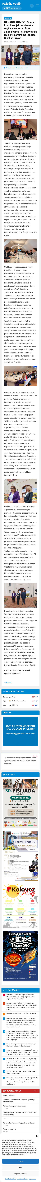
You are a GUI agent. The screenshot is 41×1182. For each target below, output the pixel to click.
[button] (37, 1136)
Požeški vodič (11, 3)
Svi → (36, 1091)
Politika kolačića (10, 1179)
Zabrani (20, 1167)
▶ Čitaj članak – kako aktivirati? (16, 68)
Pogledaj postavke (20, 1174)
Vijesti (8, 18)
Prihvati (20, 1161)
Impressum (32, 1179)
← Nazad (7, 683)
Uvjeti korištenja (22, 1179)
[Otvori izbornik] (37, 6)
